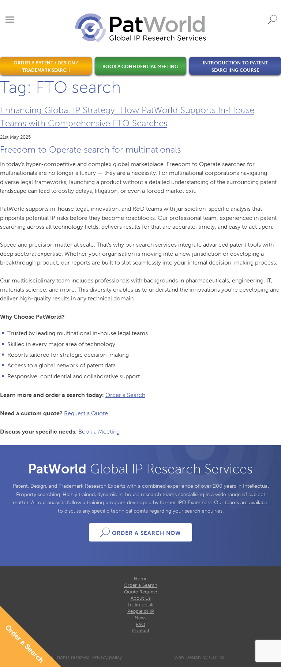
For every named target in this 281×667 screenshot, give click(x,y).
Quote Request (140, 592)
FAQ (140, 624)
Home (140, 578)
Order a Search (125, 395)
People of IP (140, 611)
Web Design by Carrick (199, 657)
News (141, 618)
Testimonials (140, 604)
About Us (141, 598)
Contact (140, 630)
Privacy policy (107, 657)
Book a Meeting (99, 431)
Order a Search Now (146, 533)
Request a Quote (86, 413)
